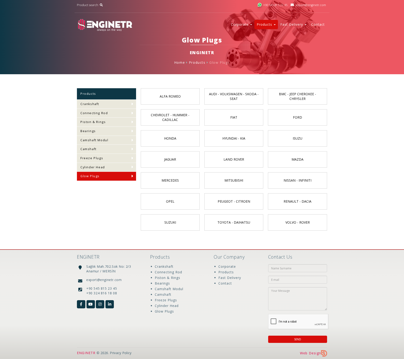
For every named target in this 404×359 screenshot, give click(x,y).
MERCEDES (170, 180)
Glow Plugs (219, 62)
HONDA (170, 138)
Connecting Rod (94, 113)
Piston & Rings (93, 122)
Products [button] (265, 24)
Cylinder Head (92, 167)
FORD (297, 117)
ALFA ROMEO (170, 96)
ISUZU (297, 138)
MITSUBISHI (233, 180)
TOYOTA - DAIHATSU (233, 222)
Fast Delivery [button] (292, 24)
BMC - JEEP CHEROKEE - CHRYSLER (297, 96)
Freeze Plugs (91, 158)
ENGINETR (86, 353)
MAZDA (297, 159)
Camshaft (88, 149)
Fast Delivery (229, 277)
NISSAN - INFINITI (297, 180)
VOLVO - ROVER (297, 222)
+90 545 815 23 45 (275, 5)
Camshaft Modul (94, 140)
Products (197, 62)
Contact (318, 24)
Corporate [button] (240, 24)
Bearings (88, 131)
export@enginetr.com (311, 5)
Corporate (227, 266)
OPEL (170, 201)
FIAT (233, 117)
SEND (297, 339)
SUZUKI (170, 222)
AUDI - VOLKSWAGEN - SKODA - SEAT (234, 96)
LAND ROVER (234, 159)
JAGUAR (170, 159)
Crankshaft (89, 104)
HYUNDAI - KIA (233, 138)
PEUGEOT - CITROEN (234, 201)
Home (179, 62)
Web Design (310, 353)
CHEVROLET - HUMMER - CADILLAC (170, 117)
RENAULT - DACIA (297, 201)
